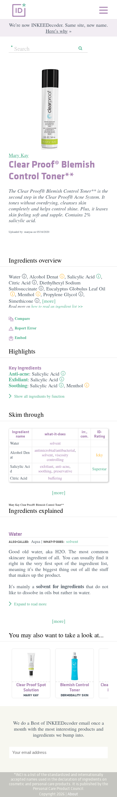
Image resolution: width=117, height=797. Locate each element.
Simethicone (21, 301)
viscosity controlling (58, 457)
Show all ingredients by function (39, 396)
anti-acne (62, 466)
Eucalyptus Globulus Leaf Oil (75, 288)
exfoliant (46, 466)
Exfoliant (18, 379)
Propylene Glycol (60, 294)
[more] (49, 301)
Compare (22, 318)
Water (14, 276)
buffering (55, 478)
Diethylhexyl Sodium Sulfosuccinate (45, 285)
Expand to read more (30, 603)
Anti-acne (19, 373)
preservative (63, 471)
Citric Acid (19, 282)
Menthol (26, 294)
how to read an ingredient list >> (57, 306)
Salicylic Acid (81, 276)
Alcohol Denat (43, 276)
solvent (55, 443)
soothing (44, 471)
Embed (20, 337)
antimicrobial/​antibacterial (55, 450)
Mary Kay (19, 155)
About (72, 793)
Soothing (18, 385)
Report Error (25, 328)
